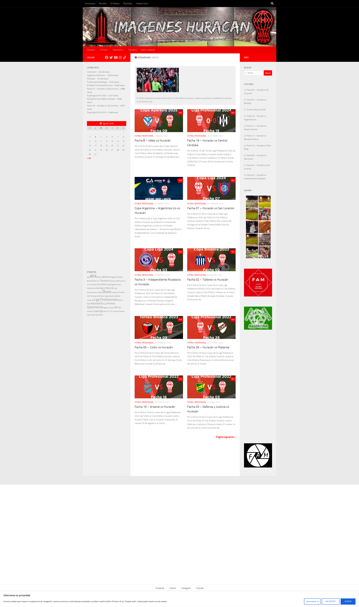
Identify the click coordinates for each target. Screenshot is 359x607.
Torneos (90, 49)
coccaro (94, 284)
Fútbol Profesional (144, 136)
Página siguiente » (226, 437)
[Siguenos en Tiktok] (124, 57)
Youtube (199, 588)
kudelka (117, 296)
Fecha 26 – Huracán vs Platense (208, 347)
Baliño (121, 277)
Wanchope (95, 315)
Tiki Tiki (109, 311)
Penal (105, 304)
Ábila (101, 315)
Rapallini (106, 308)
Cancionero (90, 3)
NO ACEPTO (330, 601)
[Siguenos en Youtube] (115, 57)
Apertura (106, 276)
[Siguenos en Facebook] (106, 57)
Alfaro (99, 277)
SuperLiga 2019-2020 (96, 95)
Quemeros (117, 49)
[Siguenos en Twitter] (111, 57)
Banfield (90, 281)
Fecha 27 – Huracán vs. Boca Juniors (102, 89)
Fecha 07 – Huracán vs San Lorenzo (210, 208)
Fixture (122, 292)
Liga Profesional (105, 300)
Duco (107, 291)
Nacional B (97, 303)
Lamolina (90, 300)
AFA (93, 276)
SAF (116, 307)
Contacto (132, 49)
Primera (111, 303)
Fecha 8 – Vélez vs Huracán (153, 140)
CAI (98, 281)
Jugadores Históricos (96, 75)
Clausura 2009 (114, 281)
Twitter (172, 588)
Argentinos (114, 277)
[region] (179, 599)
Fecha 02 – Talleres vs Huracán (207, 279)
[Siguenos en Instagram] (120, 57)
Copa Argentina (111, 285)
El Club (103, 49)
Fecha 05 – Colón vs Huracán (154, 347)
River (111, 308)
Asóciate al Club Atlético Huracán (101, 99)
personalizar (311, 601)
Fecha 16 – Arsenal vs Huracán (155, 407)
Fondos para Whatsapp (97, 82)
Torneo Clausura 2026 (256, 109)
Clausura (104, 280)
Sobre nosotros (148, 49)
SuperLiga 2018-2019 (96, 112)
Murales (102, 3)
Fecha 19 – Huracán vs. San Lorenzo (102, 105)
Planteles (127, 3)
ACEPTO (348, 601)
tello (104, 311)
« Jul (89, 158)
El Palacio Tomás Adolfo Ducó (99, 85)
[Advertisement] (106, 216)
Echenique (114, 292)
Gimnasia (94, 296)
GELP (88, 296)
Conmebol (101, 284)
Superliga (98, 311)
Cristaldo (99, 292)
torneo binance (118, 311)
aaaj (88, 277)
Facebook (160, 588)
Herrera (101, 296)
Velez (88, 315)
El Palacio (114, 3)
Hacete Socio (142, 3)
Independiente (109, 296)
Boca (94, 281)
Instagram (186, 588)
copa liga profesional (104, 288)
